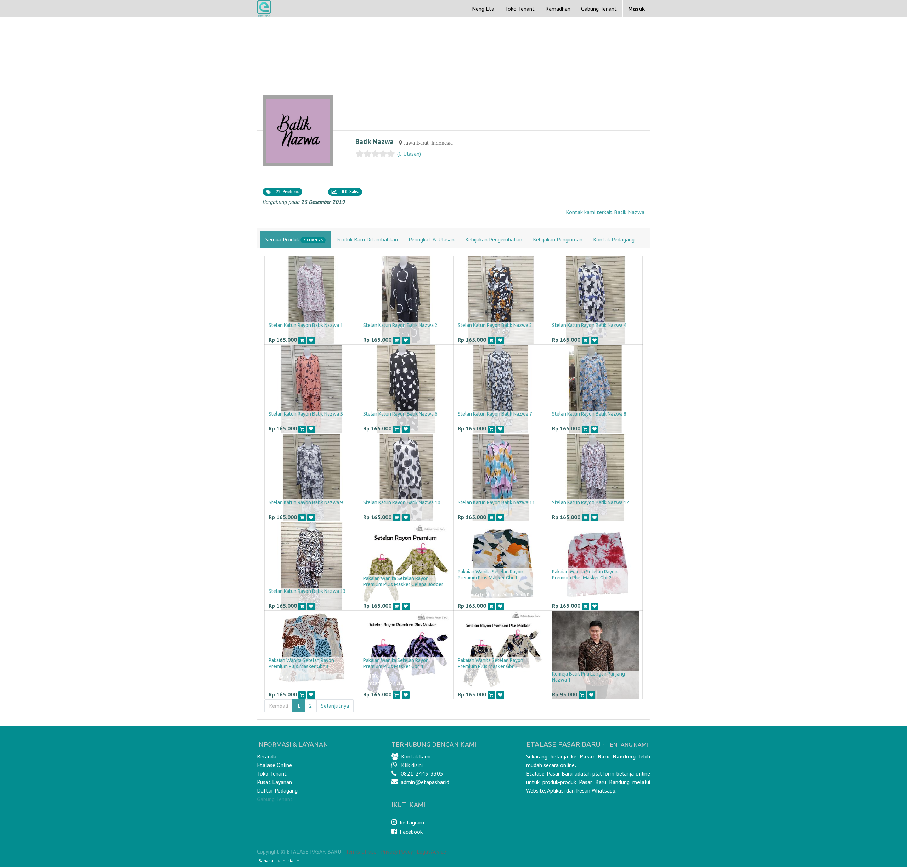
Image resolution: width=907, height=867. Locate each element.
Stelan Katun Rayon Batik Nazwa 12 (590, 502)
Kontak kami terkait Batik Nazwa (605, 212)
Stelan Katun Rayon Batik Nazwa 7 (495, 414)
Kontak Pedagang (614, 239)
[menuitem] (483, 8)
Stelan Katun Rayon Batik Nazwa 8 (589, 414)
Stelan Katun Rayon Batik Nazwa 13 (307, 591)
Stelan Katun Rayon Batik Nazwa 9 (306, 502)
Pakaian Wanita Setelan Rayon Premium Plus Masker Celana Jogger (403, 581)
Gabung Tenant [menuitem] (599, 8)
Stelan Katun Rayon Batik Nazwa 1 (306, 325)
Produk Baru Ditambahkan (367, 239)
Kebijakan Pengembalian (493, 239)
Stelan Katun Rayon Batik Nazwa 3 (495, 325)
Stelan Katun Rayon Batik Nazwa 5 (306, 414)
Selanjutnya (335, 705)
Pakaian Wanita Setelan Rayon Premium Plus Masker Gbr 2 (585, 574)
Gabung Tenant (275, 798)
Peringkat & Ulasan (432, 239)
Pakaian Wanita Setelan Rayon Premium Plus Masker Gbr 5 (490, 663)
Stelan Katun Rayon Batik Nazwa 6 (400, 414)
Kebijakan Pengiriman (557, 239)
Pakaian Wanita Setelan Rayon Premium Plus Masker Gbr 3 (301, 663)
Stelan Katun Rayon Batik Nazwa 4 (589, 325)
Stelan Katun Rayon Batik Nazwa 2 (400, 325)
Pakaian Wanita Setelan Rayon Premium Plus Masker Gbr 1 (490, 574)
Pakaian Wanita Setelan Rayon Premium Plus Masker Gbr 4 (396, 663)
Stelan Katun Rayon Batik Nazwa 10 (401, 502)
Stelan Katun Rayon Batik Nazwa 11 (496, 502)
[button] (302, 340)
